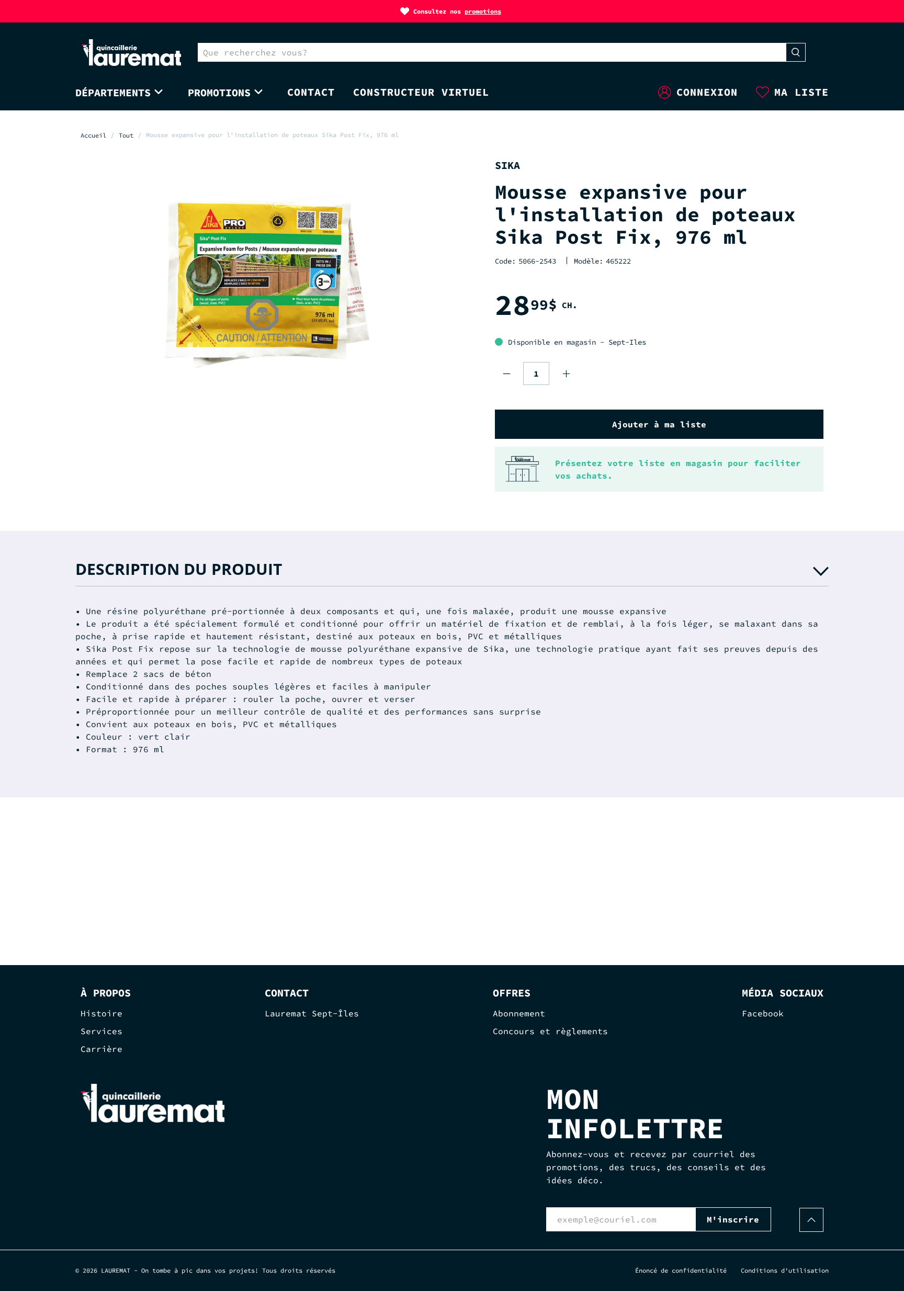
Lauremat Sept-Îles (312, 1013)
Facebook (763, 1013)
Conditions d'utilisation (785, 1270)
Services (101, 1031)
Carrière (101, 1049)
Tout (126, 135)
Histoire (101, 1013)
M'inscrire (733, 1219)
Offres (511, 992)
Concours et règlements (550, 1031)
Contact (311, 91)
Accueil (93, 135)
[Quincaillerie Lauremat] (131, 52)
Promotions (219, 92)
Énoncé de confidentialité (681, 1270)
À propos (106, 992)
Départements (113, 92)
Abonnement (519, 1013)
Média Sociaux (782, 992)
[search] (492, 52)
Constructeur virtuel (421, 91)
